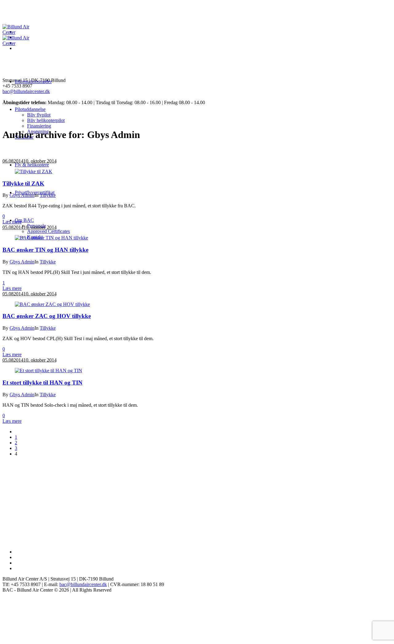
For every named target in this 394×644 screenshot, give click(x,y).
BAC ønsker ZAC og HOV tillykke (46, 316)
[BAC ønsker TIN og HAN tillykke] (51, 237)
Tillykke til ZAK (23, 183)
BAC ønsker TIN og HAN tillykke (45, 250)
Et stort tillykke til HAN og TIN (42, 382)
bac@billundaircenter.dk (26, 91)
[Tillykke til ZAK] (33, 171)
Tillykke (48, 195)
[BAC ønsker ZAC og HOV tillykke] (52, 304)
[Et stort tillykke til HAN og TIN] (48, 370)
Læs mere (12, 221)
